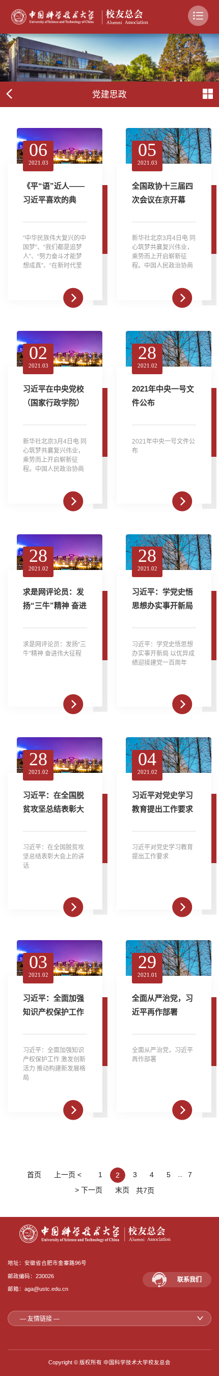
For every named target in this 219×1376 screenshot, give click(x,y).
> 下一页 (87, 1190)
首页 (34, 1175)
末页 (122, 1190)
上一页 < (70, 1175)
